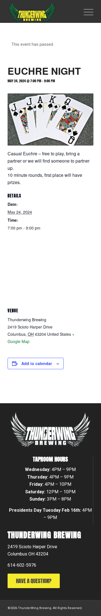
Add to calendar (36, 363)
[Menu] (85, 11)
